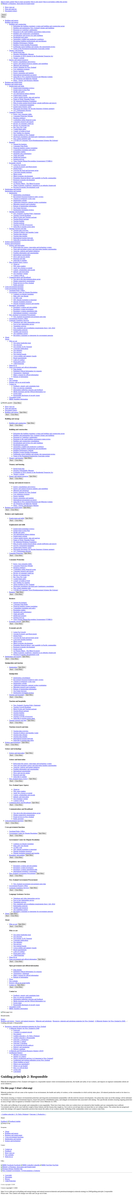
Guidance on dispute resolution (23, 294)
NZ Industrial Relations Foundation (25, 101)
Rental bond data (18, 52)
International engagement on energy (25, 75)
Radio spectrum (18, 285)
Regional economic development (24, 180)
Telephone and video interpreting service (26, 322)
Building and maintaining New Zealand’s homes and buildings (33, 28)
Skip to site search (37, 2)
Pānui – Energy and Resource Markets (26, 80)
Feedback (8, 1151)
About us (16, 264)
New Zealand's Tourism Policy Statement (26, 213)
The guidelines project (20, 333)
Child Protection (18, 363)
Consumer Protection (16, 112)
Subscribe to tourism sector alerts (24, 227)
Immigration (13, 193)
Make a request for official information (26, 375)
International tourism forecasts (23, 238)
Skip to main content (7, 2)
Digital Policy (17, 168)
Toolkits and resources (20, 332)
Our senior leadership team (22, 343)
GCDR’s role (17, 298)
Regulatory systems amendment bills (25, 311)
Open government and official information (23, 367)
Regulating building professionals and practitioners (29, 41)
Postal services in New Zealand (23, 283)
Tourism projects (18, 223)
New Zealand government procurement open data (29, 317)
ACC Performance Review (22, 110)
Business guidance (19, 118)
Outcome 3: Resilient (20, 1043)
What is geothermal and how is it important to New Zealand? (33, 1058)
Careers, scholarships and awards (24, 270)
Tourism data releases (20, 234)
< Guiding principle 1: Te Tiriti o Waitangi (14, 1114)
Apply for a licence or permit (22, 268)
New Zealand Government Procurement (22, 315)
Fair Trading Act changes (21, 133)
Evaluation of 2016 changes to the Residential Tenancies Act (33, 56)
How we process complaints (22, 388)
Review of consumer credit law (23, 123)
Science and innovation (16, 245)
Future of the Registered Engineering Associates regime (31, 48)
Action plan (17, 1069)
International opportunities (21, 255)
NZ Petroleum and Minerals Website (25, 78)
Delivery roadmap (19, 1049)
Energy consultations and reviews (24, 62)
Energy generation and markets (23, 73)
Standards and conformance (22, 153)
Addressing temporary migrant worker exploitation (29, 202)
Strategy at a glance (19, 1056)
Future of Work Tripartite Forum (23, 99)
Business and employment (13, 1135)
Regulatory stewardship (17, 305)
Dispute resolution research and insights (26, 303)
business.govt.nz (18, 159)
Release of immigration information (24, 206)
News (11, 378)
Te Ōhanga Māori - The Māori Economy (26, 183)
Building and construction (17, 24)
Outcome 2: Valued (19, 1041)
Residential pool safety (20, 37)
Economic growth (15, 163)
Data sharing (17, 369)
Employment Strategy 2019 (22, 107)
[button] (66, 1123)
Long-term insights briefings (22, 172)
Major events (17, 174)
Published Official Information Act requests (27, 371)
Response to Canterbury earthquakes (25, 30)
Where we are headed (20, 1066)
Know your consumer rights (22, 114)
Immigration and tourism (13, 1139)
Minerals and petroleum (21, 65)
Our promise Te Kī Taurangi (22, 347)
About (7, 1131)
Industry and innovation (21, 272)
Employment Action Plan (21, 90)
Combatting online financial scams (24, 120)
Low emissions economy (21, 69)
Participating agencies (20, 330)
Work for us (13, 365)
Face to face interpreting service (23, 324)
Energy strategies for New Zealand (24, 67)
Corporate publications (20, 348)
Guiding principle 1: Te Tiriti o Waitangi (26, 1036)
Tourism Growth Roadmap (22, 215)
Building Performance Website (23, 43)
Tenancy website (18, 58)
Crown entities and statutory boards (24, 356)
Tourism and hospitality (17, 212)
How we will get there (20, 1068)
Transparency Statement (21, 373)
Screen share (17, 393)
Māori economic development (23, 176)
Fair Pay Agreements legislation (23, 105)
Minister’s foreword (19, 1054)
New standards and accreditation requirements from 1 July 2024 (34, 328)
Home (3, 1019)
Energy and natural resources (18, 60)
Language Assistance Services (19, 320)
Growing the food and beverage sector (25, 170)
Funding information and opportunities (26, 253)
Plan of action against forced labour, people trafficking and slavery (35, 103)
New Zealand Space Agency (18, 262)
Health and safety (19, 92)
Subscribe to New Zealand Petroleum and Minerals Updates (33, 77)
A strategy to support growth (22, 1032)
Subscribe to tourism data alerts (23, 240)
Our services (17, 352)
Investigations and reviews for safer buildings (28, 35)
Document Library (11, 11)
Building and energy (8, 1021)
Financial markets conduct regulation (25, 148)
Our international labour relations (24, 93)
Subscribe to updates (20, 260)
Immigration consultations (21, 195)
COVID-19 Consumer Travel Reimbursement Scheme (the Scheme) (35, 140)
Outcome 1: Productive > (38, 1114)
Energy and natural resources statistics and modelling (30, 63)
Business (12, 142)
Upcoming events (15, 397)
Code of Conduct (19, 360)
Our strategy (17, 1034)
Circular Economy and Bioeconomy (25, 167)
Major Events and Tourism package (25, 217)
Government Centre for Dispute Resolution (23, 292)
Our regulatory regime (20, 273)
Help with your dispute (20, 296)
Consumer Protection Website (23, 116)
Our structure (17, 345)
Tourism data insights (20, 236)
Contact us (12, 384)
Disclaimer (8, 1177)
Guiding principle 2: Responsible (24, 1038)
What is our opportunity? (21, 1064)
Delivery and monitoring (21, 1047)
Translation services (19, 326)
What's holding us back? (21, 1062)
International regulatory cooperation (25, 313)
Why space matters (19, 266)
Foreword (16, 1030)
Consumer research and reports (23, 122)
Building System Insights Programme (25, 45)
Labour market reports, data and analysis (26, 97)
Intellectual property (19, 157)
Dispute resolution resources (22, 302)
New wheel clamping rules (22, 138)
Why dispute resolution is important (25, 300)
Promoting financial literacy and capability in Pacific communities (34, 178)
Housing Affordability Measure (23, 54)
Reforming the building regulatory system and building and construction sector (39, 26)
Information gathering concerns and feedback (28, 390)
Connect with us (18, 275)
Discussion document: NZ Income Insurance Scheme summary (34, 108)
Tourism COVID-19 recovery (23, 225)
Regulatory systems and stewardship (25, 307)
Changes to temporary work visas (24, 198)
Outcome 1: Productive (20, 1039)
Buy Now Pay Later (20, 127)
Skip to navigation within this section (55, 2)
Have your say (10, 7)
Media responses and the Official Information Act (29, 392)
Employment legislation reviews (23, 88)
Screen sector (17, 182)
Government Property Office (18, 318)
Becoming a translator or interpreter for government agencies (33, 335)
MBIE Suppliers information (18, 399)
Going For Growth (19, 165)
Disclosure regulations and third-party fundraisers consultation (33, 137)
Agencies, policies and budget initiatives (26, 251)
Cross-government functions (14, 1137)
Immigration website (20, 200)
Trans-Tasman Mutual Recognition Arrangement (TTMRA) (32, 161)
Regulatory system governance (23, 309)
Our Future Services (19, 208)
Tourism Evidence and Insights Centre (25, 232)
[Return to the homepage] (17, 3)
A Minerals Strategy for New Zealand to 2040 (110, 1021)
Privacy (7, 1179)
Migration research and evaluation (24, 204)
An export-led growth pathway (23, 1045)
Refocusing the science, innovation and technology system (32, 247)
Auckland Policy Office (17, 290)
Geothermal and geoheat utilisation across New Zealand (31, 1060)
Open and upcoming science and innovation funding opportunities (35, 249)
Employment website (20, 95)
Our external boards (19, 354)
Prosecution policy (19, 362)
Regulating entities (19, 152)
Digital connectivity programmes (24, 281)
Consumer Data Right (20, 146)
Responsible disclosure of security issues (26, 395)
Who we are (13, 341)
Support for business (20, 144)
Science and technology (13, 1141)
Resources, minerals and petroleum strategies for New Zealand (73, 1021)
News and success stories (21, 257)
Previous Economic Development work (26, 187)
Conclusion (17, 1071)
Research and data (19, 258)
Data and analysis (11, 9)
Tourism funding (18, 221)
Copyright (8, 1175)
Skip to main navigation (22, 2)
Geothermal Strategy (16, 1053)
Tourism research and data (17, 228)
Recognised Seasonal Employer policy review (28, 197)
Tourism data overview (20, 230)
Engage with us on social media (19, 382)
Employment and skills (16, 86)
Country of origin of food (21, 131)
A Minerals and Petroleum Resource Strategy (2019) (26, 1051)
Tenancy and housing (16, 50)
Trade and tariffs (18, 155)
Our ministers (17, 350)
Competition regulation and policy (24, 150)
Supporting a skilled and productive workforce (28, 39)
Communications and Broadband (20, 277)
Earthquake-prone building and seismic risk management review (34, 47)
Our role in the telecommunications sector (27, 279)
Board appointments (19, 358)
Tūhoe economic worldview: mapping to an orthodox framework (34, 185)
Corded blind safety (19, 129)
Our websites (13, 380)
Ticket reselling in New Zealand (23, 135)
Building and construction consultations (26, 33)
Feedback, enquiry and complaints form (26, 386)
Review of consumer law (21, 125)
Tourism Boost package (21, 219)
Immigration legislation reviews (23, 210)
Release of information (20, 377)
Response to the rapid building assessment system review (32, 32)
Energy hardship (18, 71)
